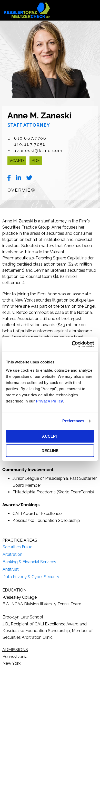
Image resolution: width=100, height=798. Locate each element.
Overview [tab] (21, 190)
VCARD (16, 160)
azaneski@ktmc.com (38, 150)
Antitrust (11, 569)
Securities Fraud (18, 546)
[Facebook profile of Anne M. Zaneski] (9, 178)
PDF (36, 160)
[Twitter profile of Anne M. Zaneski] (29, 178)
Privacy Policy (49, 401)
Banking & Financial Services (29, 561)
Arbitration (12, 554)
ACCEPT (50, 436)
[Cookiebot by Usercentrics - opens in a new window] (72, 344)
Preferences (73, 421)
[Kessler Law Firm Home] (27, 9)
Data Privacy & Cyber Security (31, 576)
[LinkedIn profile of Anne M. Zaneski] (18, 178)
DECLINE (50, 450)
